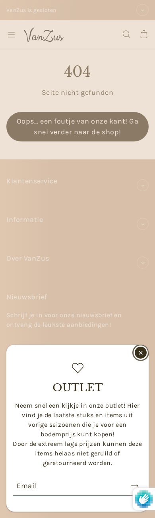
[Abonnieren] (134, 486)
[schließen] (141, 353)
